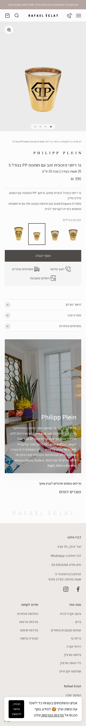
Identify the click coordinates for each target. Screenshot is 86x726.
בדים (78, 622)
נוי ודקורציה (66, 141)
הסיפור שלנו (73, 695)
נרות (56, 141)
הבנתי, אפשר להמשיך (16, 709)
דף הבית (77, 141)
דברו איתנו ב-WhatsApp (66, 555)
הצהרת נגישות (29, 638)
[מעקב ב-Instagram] (66, 589)
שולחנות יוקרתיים (70, 671)
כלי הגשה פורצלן (70, 663)
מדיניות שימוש (29, 630)
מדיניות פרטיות (28, 622)
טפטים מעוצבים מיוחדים (66, 630)
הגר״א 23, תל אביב (69, 546)
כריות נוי (76, 638)
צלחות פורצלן (72, 655)
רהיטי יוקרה (74, 646)
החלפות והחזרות (27, 614)
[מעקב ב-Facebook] (78, 589)
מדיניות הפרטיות (52, 715)
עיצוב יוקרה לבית (70, 614)
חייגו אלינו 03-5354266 (66, 565)
